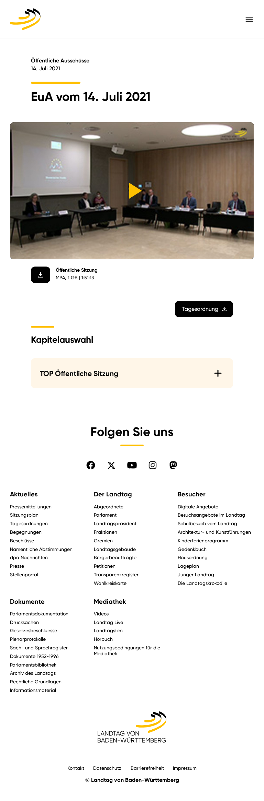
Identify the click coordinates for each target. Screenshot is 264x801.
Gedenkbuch (192, 549)
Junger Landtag (196, 574)
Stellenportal (24, 574)
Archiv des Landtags (33, 673)
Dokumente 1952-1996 (34, 656)
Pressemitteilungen (31, 506)
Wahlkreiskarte (110, 583)
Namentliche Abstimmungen (41, 549)
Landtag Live (108, 622)
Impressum (185, 768)
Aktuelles (24, 494)
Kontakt (75, 768)
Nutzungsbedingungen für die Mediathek (127, 650)
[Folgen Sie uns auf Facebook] (90, 465)
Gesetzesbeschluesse (33, 630)
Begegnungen (26, 532)
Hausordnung (193, 557)
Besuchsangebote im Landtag (211, 515)
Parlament (105, 515)
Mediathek (110, 601)
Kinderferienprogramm (203, 540)
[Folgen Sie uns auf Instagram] (152, 465)
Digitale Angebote (198, 506)
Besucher (192, 494)
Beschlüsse (22, 540)
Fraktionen (105, 532)
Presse (17, 566)
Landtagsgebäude (115, 549)
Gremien (103, 540)
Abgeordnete (108, 506)
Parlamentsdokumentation (39, 613)
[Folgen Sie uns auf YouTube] (132, 465)
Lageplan (188, 566)
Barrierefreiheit (147, 768)
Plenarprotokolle (28, 639)
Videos (101, 613)
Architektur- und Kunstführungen (214, 532)
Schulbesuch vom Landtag (207, 523)
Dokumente (27, 601)
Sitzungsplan (24, 515)
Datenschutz (107, 768)
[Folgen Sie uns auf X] (111, 465)
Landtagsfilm (108, 630)
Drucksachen (24, 622)
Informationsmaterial (33, 690)
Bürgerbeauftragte (115, 557)
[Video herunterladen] (40, 275)
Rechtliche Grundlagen (36, 681)
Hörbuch (103, 639)
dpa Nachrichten (29, 557)
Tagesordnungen (29, 523)
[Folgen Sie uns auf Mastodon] (173, 465)
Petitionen (105, 566)
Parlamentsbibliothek (33, 665)
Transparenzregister (116, 574)
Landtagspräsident (115, 523)
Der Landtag (113, 494)
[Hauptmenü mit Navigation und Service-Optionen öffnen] (249, 19)
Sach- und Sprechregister (39, 647)
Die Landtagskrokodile (202, 583)
